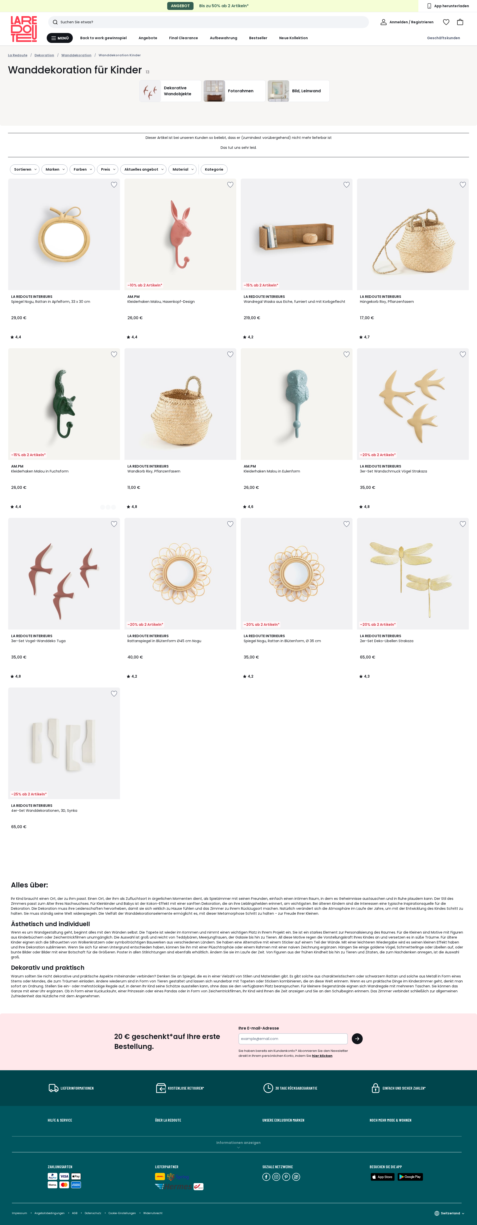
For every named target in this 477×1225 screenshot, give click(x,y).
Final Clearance (183, 37)
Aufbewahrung (223, 37)
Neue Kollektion (293, 37)
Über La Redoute (168, 1120)
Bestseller (258, 37)
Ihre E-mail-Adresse (258, 1028)
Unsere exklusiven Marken (283, 1120)
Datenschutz (93, 1213)
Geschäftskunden (443, 37)
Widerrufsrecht (152, 1213)
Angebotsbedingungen (50, 1213)
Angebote (148, 37)
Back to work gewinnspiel (103, 37)
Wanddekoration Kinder (120, 55)
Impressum (19, 1213)
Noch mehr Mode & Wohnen (390, 1120)
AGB (75, 1213)
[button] (460, 22)
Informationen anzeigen (238, 1142)
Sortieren (22, 169)
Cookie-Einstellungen (123, 1213)
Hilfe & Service (60, 1120)
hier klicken (322, 1055)
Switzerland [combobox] (450, 1213)
